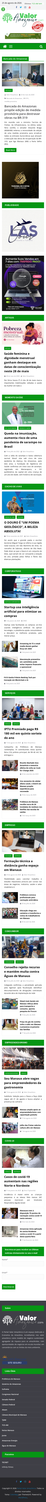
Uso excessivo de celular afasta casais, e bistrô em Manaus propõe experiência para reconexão (30, 786)
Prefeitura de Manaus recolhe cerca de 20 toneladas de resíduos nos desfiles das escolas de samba (31, 807)
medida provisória (10, 101)
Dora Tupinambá (29, 1190)
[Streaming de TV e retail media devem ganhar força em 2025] (10, 648)
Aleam (4, 1410)
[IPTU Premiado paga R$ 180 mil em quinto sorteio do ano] (23, 709)
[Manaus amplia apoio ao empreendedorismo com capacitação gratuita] (10, 1114)
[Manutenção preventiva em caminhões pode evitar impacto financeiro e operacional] (10, 665)
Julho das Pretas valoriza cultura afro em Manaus (30, 1126)
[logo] (23, 1315)
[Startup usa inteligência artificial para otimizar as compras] (23, 587)
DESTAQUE (8, 90)
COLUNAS (20, 517)
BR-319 (25, 98)
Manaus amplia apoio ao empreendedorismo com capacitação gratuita (30, 1112)
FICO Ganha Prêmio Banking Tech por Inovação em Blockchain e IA (20, 678)
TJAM (4, 1420)
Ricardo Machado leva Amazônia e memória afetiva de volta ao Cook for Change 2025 (30, 767)
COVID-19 (8, 1171)
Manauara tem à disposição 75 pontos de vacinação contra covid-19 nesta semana (31, 1214)
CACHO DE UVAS (9, 517)
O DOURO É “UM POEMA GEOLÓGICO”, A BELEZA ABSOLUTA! (21, 526)
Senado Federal (8, 1399)
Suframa (5, 1389)
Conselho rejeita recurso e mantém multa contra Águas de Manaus (22, 971)
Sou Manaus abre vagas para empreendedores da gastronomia (22, 1082)
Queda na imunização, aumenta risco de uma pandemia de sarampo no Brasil (23, 439)
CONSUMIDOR (9, 962)
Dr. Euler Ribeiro (10, 428)
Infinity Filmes (7, 1467)
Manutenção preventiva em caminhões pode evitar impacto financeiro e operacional (30, 663)
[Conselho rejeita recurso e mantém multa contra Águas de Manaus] (23, 947)
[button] (3, 9)
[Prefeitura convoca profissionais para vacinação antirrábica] (10, 899)
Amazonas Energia (9, 1440)
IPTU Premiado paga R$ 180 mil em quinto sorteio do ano (23, 733)
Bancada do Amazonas (14, 98)
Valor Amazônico (12, 95)
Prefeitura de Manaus (11, 1379)
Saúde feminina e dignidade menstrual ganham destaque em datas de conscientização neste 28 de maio (22, 362)
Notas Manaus (8, 1430)
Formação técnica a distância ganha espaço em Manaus (21, 865)
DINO (25, 621)
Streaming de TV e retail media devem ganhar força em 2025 (30, 646)
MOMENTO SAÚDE (24, 428)
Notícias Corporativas (12, 602)
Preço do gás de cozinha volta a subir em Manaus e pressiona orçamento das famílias (30, 1026)
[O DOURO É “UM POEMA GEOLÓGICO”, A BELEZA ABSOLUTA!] (23, 502)
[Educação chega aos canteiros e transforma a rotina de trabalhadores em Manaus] (10, 916)
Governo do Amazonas (11, 1384)
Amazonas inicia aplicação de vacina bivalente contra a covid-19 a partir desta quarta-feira (31, 1233)
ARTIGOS (7, 348)
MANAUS (7, 724)
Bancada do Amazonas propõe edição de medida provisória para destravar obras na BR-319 (22, 112)
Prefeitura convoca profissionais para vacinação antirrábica (29, 897)
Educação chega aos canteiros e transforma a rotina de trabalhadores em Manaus (30, 914)
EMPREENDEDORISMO (11, 1073)
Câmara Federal (8, 1404)
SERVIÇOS (16, 724)
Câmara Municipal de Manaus (14, 1415)
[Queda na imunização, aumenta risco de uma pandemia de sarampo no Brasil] (23, 413)
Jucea (4, 1435)
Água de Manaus (9, 1446)
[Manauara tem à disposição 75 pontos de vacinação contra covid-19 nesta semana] (10, 1216)
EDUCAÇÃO (8, 856)
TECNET (5, 1462)
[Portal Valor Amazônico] (5, 46)
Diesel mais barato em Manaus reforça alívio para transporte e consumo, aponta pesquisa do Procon (29, 1006)
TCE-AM (5, 1425)
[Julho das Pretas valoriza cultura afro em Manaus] (10, 1128)
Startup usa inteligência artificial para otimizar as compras (22, 611)
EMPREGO (18, 856)
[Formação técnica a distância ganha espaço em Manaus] (23, 841)
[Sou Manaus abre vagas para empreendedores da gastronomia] (23, 1058)
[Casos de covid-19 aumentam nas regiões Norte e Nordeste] (23, 1157)
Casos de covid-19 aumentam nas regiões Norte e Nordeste (21, 1181)
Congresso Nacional (10, 1394)
